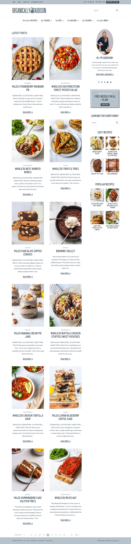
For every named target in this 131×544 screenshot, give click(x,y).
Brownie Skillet (65, 251)
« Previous (17, 535)
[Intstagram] (84, 2)
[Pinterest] (86, 2)
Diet (59, 20)
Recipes (65, 165)
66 (31, 535)
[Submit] (117, 10)
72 (56, 535)
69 (44, 535)
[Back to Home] (29, 10)
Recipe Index (49, 540)
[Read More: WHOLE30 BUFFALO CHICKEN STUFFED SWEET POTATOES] (65, 305)
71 (52, 535)
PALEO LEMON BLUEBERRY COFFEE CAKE (65, 417)
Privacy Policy (41, 540)
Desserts (27, 248)
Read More (27, 112)
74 (64, 535)
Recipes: (30, 20)
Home (14, 2)
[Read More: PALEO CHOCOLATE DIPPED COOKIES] (28, 223)
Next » (77, 535)
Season (86, 20)
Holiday (72, 20)
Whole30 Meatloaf (66, 497)
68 (39, 535)
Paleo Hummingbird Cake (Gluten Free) (28, 499)
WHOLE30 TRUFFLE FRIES (65, 168)
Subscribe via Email (112, 2)
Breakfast (28, 83)
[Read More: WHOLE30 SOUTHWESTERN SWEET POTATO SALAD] (65, 58)
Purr (118, 540)
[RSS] (93, 2)
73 (60, 535)
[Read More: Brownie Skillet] (65, 223)
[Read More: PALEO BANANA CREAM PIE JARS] (28, 305)
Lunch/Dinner (65, 83)
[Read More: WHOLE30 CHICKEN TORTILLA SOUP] (28, 387)
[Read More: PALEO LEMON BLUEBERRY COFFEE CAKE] (65, 387)
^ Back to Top (17, 540)
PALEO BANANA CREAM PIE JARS (28, 335)
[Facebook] (88, 2)
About (19, 2)
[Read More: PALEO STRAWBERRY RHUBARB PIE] (28, 58)
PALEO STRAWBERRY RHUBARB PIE (28, 88)
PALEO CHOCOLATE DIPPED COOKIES (28, 253)
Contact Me (26, 2)
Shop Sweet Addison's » (105, 74)
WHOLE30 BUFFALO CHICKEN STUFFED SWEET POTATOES (66, 335)
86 (72, 535)
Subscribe (105, 104)
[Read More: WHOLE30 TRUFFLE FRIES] (65, 140)
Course (45, 20)
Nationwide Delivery (37, 2)
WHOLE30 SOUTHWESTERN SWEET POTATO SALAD (65, 88)
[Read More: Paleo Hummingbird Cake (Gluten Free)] (28, 469)
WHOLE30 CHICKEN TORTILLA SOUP (28, 417)
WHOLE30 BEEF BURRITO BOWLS (28, 170)
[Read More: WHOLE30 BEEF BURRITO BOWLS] (28, 140)
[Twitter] (91, 2)
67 (35, 535)
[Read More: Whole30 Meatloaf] (65, 469)
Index (102, 20)
